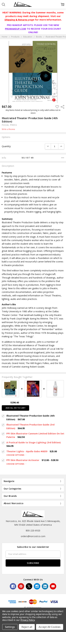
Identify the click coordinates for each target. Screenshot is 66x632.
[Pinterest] (21, 586)
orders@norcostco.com (33, 536)
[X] (29, 586)
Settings (10, 627)
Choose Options (15, 455)
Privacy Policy (27, 619)
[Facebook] (13, 586)
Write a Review (8, 129)
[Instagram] (37, 586)
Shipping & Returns (16, 19)
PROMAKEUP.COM (15, 28)
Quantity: (6, 146)
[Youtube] (53, 586)
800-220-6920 (33, 530)
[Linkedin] (45, 586)
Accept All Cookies (50, 627)
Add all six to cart (15, 408)
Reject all (26, 627)
